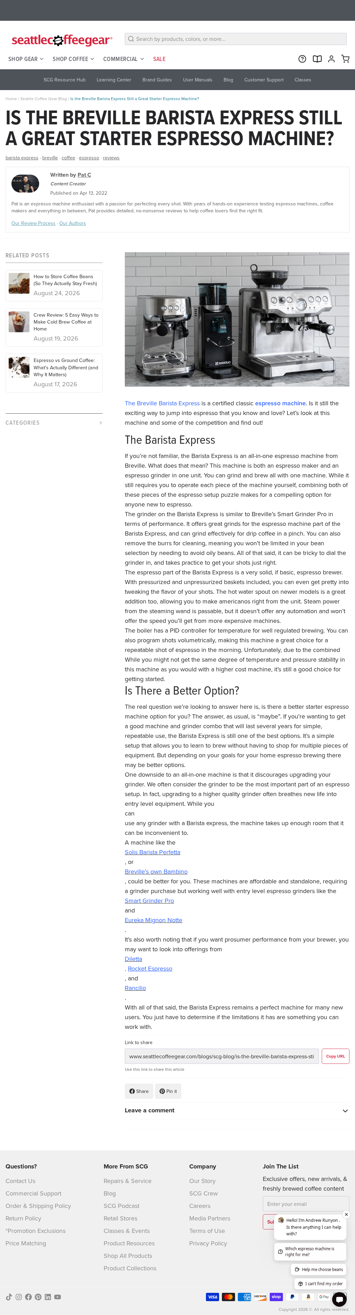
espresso (89, 157)
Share (142, 1091)
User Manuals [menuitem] (198, 79)
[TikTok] (9, 1297)
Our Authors (72, 223)
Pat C (84, 175)
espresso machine (280, 403)
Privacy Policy (208, 1243)
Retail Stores (120, 1218)
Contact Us (20, 1180)
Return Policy (23, 1218)
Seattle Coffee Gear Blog (43, 99)
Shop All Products (128, 1255)
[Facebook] (28, 1297)
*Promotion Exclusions (36, 1230)
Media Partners (209, 1218)
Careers (199, 1205)
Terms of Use (207, 1230)
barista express (22, 157)
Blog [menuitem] (228, 79)
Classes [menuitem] (303, 79)
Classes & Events (127, 1230)
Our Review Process (33, 223)
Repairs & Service (127, 1180)
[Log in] (330, 59)
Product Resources (129, 1243)
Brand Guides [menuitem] (157, 79)
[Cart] (343, 59)
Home (11, 99)
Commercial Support (33, 1193)
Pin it (171, 1091)
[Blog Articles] (315, 58)
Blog (110, 1193)
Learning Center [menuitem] (114, 79)
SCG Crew (203, 1193)
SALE (159, 58)
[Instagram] (18, 1297)
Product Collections (130, 1268)
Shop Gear (22, 58)
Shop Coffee (70, 58)
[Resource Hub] (300, 59)
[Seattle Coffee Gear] (61, 40)
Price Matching (26, 1243)
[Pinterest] (38, 1297)
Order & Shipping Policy (38, 1205)
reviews (111, 157)
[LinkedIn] (47, 1297)
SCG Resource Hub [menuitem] (65, 79)
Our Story (202, 1180)
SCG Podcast (121, 1205)
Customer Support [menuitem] (264, 79)
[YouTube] (57, 1297)
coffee (68, 157)
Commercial (120, 58)
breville (50, 157)
